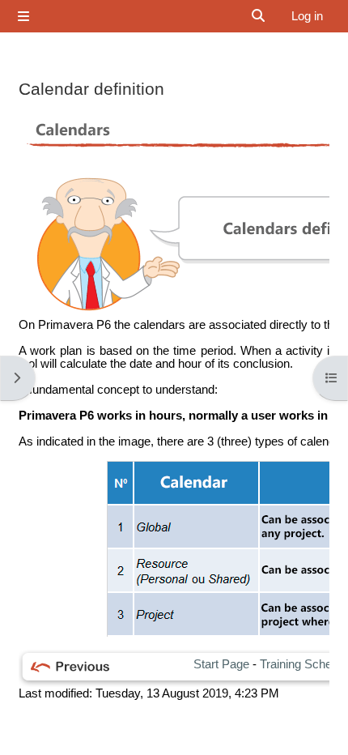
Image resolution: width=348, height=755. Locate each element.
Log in (307, 16)
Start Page (221, 664)
